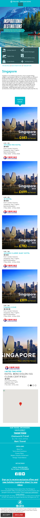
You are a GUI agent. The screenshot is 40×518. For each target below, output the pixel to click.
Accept (6, 515)
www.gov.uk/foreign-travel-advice (27, 493)
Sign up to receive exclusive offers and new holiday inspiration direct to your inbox (20, 482)
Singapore (27, 66)
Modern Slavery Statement (19, 455)
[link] (29, 50)
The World (6, 66)
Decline (19, 515)
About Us (19, 449)
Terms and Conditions (20, 451)
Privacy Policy (19, 453)
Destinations (17, 66)
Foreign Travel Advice (19, 458)
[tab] (11, 50)
